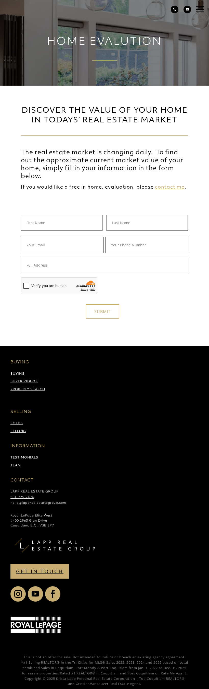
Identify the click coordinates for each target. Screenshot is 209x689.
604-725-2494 (22, 497)
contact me (170, 187)
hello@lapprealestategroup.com (38, 502)
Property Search (27, 389)
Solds (16, 423)
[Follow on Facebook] (52, 594)
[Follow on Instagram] (18, 594)
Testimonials (24, 457)
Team (15, 465)
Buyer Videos (24, 381)
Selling (18, 431)
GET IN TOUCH (39, 571)
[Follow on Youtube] (35, 594)
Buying (17, 373)
